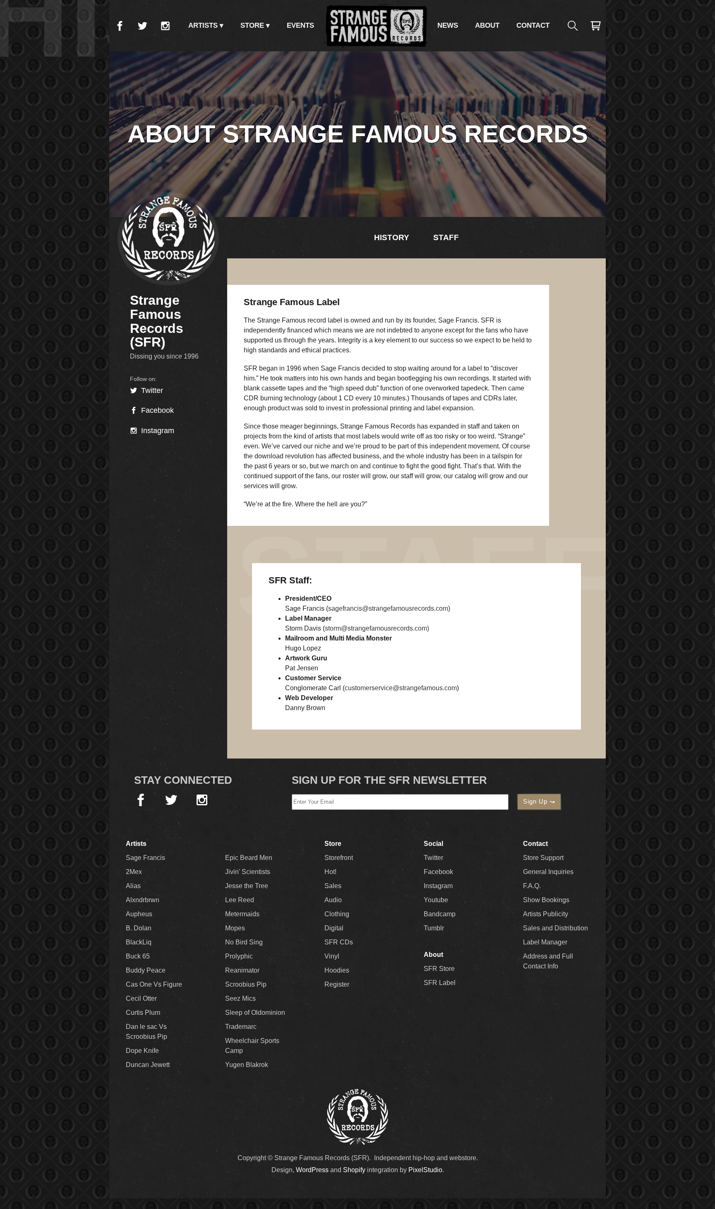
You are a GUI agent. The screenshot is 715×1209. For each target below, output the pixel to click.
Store (252, 25)
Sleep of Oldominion (255, 1012)
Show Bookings (546, 899)
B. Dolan (138, 928)
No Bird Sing (244, 942)
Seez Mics (240, 998)
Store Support (543, 857)
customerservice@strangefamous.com (401, 687)
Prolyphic (239, 956)
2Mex (134, 871)
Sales (332, 885)
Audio (333, 899)
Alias (133, 885)
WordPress (312, 1169)
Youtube (436, 899)
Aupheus (139, 914)
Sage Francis (145, 857)
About (487, 25)
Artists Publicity (545, 914)
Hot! (330, 871)
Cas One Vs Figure (154, 984)
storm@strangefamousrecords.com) (377, 628)
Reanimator (242, 970)
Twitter (142, 25)
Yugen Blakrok (246, 1064)
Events (300, 25)
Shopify (354, 1169)
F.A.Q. (532, 885)
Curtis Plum (143, 1012)
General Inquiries (548, 871)
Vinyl (331, 956)
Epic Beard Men (248, 857)
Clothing (336, 914)
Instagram (165, 25)
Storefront (338, 857)
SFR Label (440, 982)
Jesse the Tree (246, 885)
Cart (595, 25)
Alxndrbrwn (142, 899)
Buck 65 (138, 956)
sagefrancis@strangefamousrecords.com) (389, 608)
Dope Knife (142, 1050)
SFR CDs (338, 942)
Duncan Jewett (148, 1064)
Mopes (235, 928)
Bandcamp (440, 914)
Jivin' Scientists (247, 871)
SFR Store (439, 968)
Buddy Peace (146, 970)
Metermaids (242, 914)
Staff (446, 237)
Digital (333, 928)
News (447, 25)
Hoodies (336, 970)
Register (336, 984)
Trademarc (241, 1026)
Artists (203, 25)
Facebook (119, 25)
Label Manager (545, 942)
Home (376, 25)
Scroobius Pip (245, 984)
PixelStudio (425, 1169)
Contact (532, 25)
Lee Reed (239, 899)
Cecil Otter (141, 998)
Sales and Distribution (555, 928)
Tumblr (434, 928)
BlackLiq (138, 942)
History (391, 237)
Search (572, 25)
